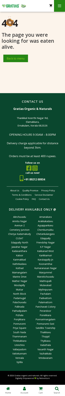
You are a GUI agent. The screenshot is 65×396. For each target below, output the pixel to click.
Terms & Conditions (22, 194)
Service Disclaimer (44, 194)
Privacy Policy (48, 190)
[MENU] (59, 6)
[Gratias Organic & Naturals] (14, 6)
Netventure (44, 378)
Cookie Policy (22, 199)
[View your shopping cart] (51, 6)
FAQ (34, 199)
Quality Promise (30, 190)
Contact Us (44, 199)
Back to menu (16, 58)
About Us (14, 190)
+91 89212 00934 (34, 179)
